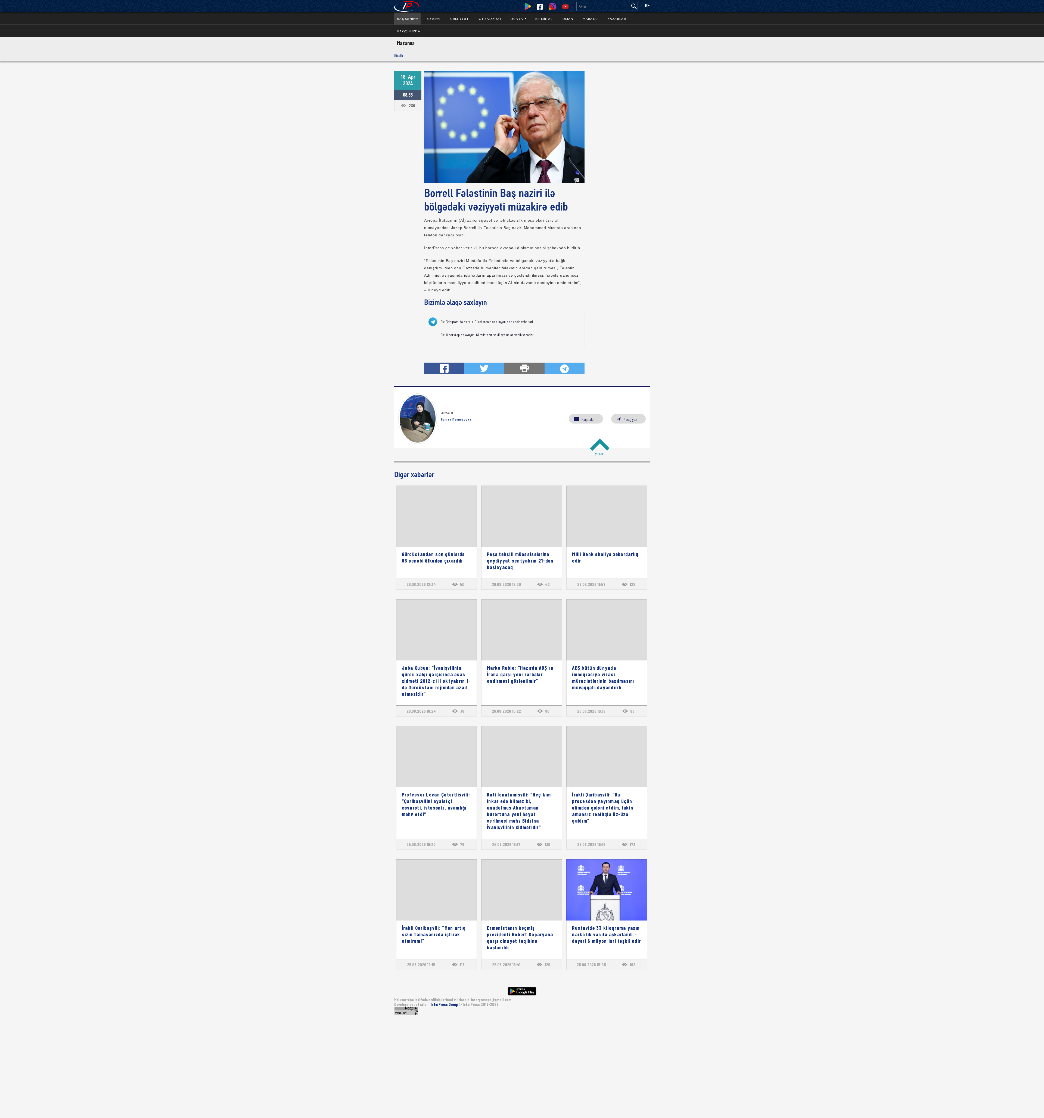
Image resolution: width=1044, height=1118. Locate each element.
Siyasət (434, 18)
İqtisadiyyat (490, 18)
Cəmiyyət (459, 18)
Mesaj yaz (630, 419)
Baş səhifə (407, 18)
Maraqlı (591, 18)
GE (647, 6)
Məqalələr (588, 419)
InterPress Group (445, 1004)
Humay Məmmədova (456, 419)
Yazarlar (617, 18)
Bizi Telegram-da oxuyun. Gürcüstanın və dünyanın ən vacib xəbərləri (486, 322)
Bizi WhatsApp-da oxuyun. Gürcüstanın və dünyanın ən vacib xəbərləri (487, 335)
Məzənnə (406, 43)
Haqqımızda (408, 31)
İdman (567, 18)
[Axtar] (634, 6)
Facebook (540, 7)
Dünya (517, 18)
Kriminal (543, 18)
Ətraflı (398, 55)
